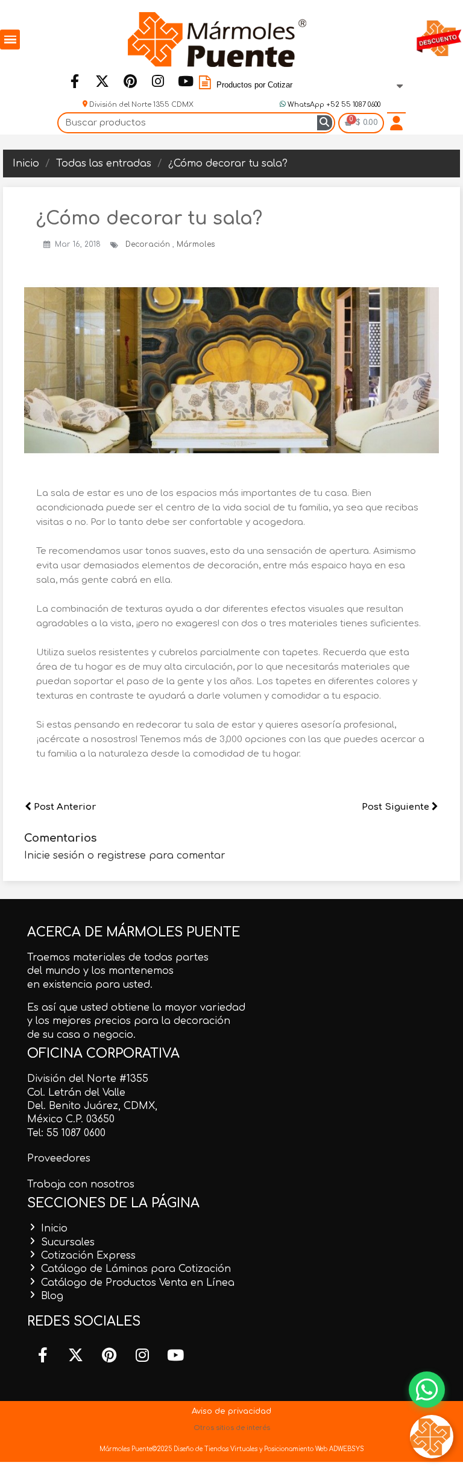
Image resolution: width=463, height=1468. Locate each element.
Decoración (148, 244)
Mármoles (196, 244)
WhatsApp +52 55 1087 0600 (333, 105)
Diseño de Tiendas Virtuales (214, 1449)
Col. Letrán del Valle (76, 1092)
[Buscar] (324, 122)
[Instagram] (157, 81)
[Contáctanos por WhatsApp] (427, 1389)
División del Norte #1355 (87, 1078)
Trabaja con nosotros (80, 1184)
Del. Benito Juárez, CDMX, (92, 1106)
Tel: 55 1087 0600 (66, 1133)
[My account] (396, 123)
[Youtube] (185, 81)
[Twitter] (102, 81)
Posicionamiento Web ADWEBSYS (314, 1449)
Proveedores (58, 1158)
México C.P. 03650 (71, 1119)
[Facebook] (74, 81)
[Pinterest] (129, 81)
